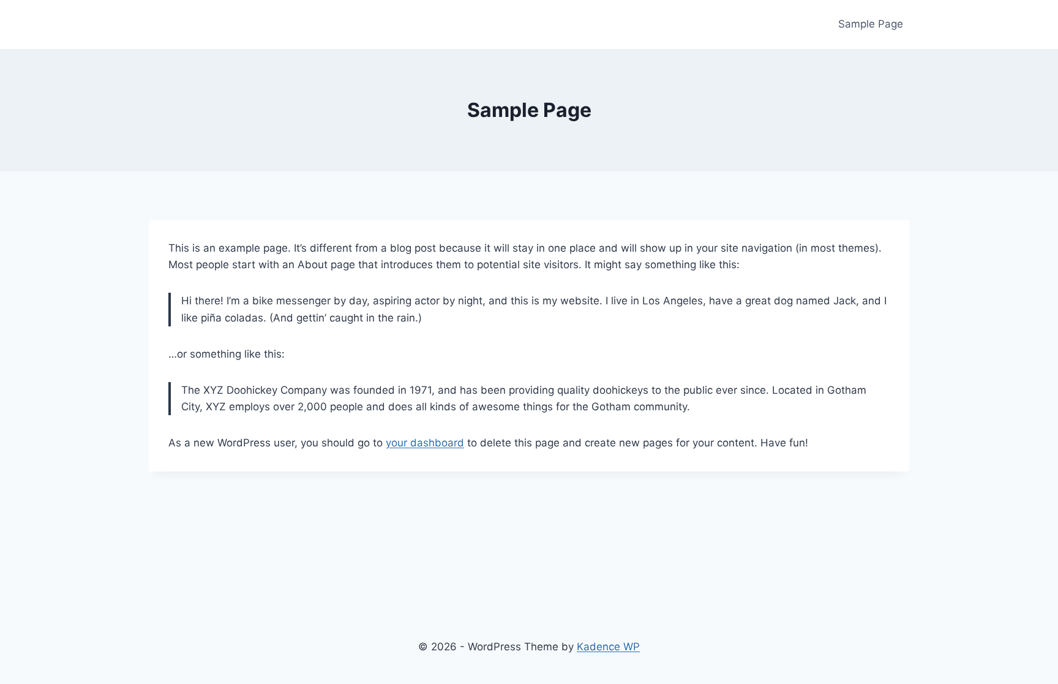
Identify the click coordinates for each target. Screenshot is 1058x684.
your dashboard (425, 443)
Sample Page (870, 24)
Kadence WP (608, 647)
